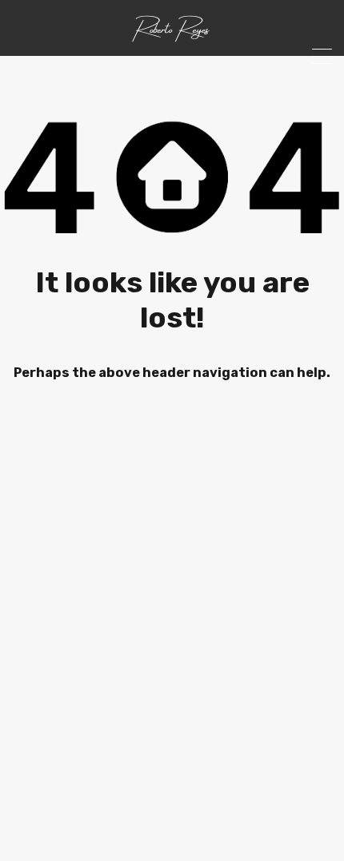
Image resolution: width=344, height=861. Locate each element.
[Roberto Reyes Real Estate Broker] (172, 37)
